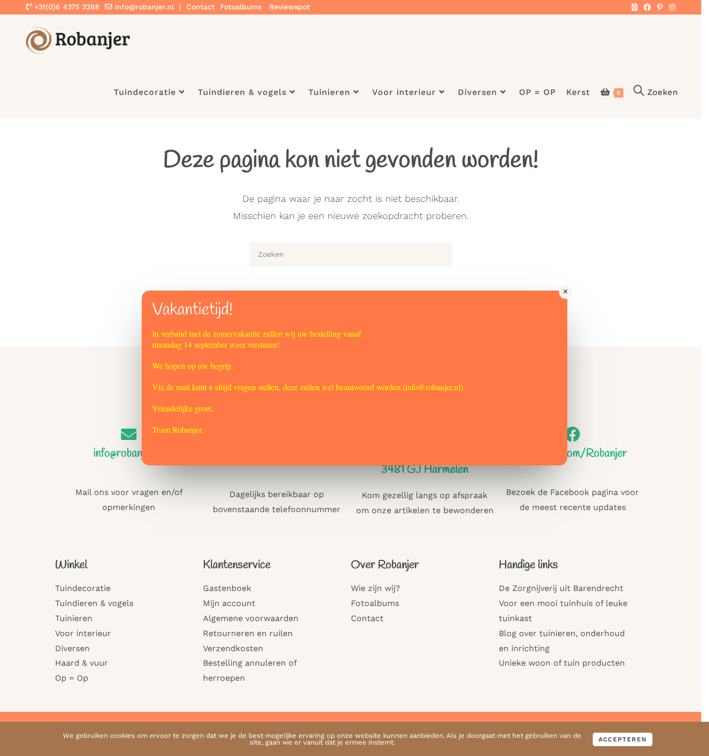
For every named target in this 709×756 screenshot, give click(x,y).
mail (183, 386)
